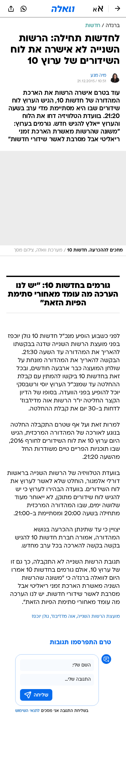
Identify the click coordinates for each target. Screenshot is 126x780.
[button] (98, 9)
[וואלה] (63, 8)
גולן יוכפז (40, 617)
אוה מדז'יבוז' (63, 617)
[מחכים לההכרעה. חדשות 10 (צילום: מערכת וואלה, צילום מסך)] (63, 203)
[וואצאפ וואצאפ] (23, 8)
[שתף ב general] (11, 8)
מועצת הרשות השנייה (98, 617)
